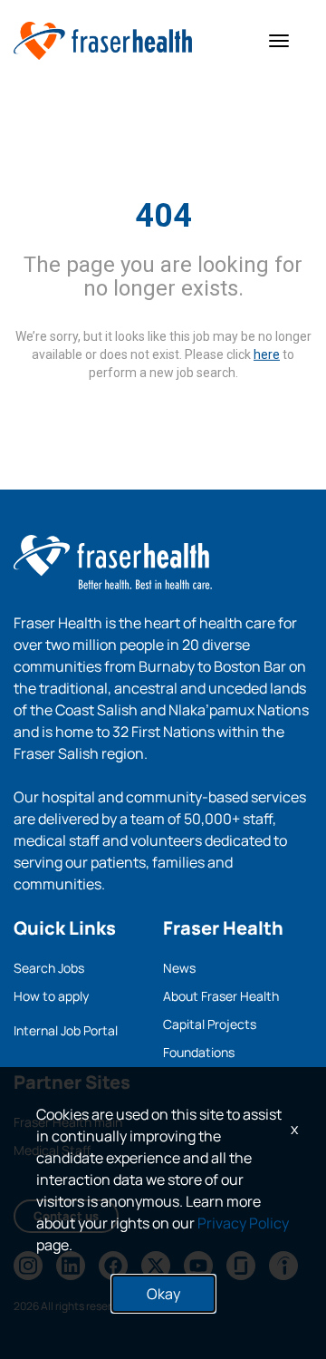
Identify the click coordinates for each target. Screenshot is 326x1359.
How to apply (51, 996)
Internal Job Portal (66, 1030)
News (179, 967)
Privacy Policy (243, 1223)
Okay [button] (163, 1294)
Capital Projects (209, 1024)
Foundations (199, 1052)
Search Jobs (49, 967)
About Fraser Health (221, 996)
